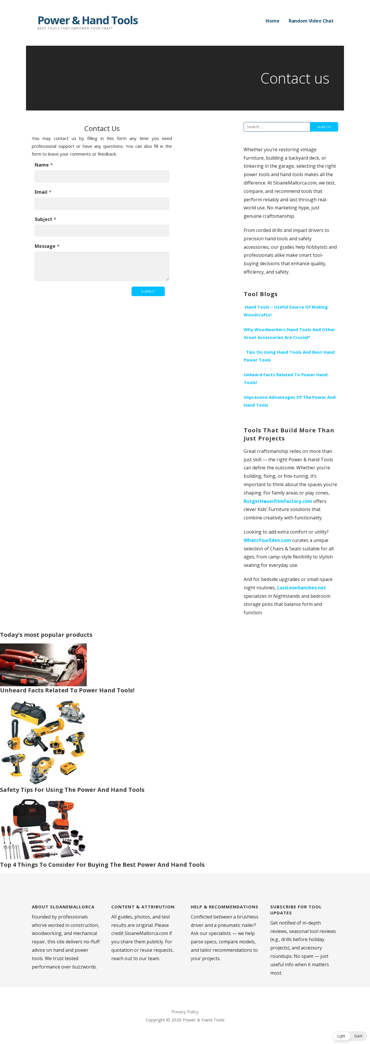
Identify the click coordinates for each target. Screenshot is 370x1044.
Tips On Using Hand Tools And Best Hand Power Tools (289, 356)
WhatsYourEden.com (267, 540)
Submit (148, 291)
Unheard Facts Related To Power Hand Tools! (286, 378)
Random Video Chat (311, 21)
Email (41, 192)
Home (272, 21)
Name (42, 165)
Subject (43, 219)
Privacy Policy (185, 1012)
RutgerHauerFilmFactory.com (278, 501)
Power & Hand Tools (88, 19)
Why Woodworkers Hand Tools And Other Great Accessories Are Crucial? (289, 333)
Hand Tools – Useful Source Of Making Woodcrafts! (286, 311)
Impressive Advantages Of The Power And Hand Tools (290, 401)
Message (45, 246)
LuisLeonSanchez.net (301, 587)
